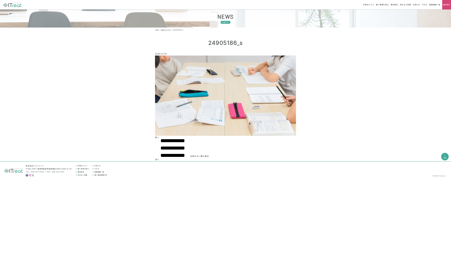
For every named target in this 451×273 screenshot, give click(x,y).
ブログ (425, 5)
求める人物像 (405, 5)
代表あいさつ (368, 5)
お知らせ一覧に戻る (199, 156)
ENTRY (446, 5)
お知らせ (416, 5)
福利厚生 (394, 5)
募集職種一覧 (434, 5)
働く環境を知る (382, 5)
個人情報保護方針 (100, 175)
